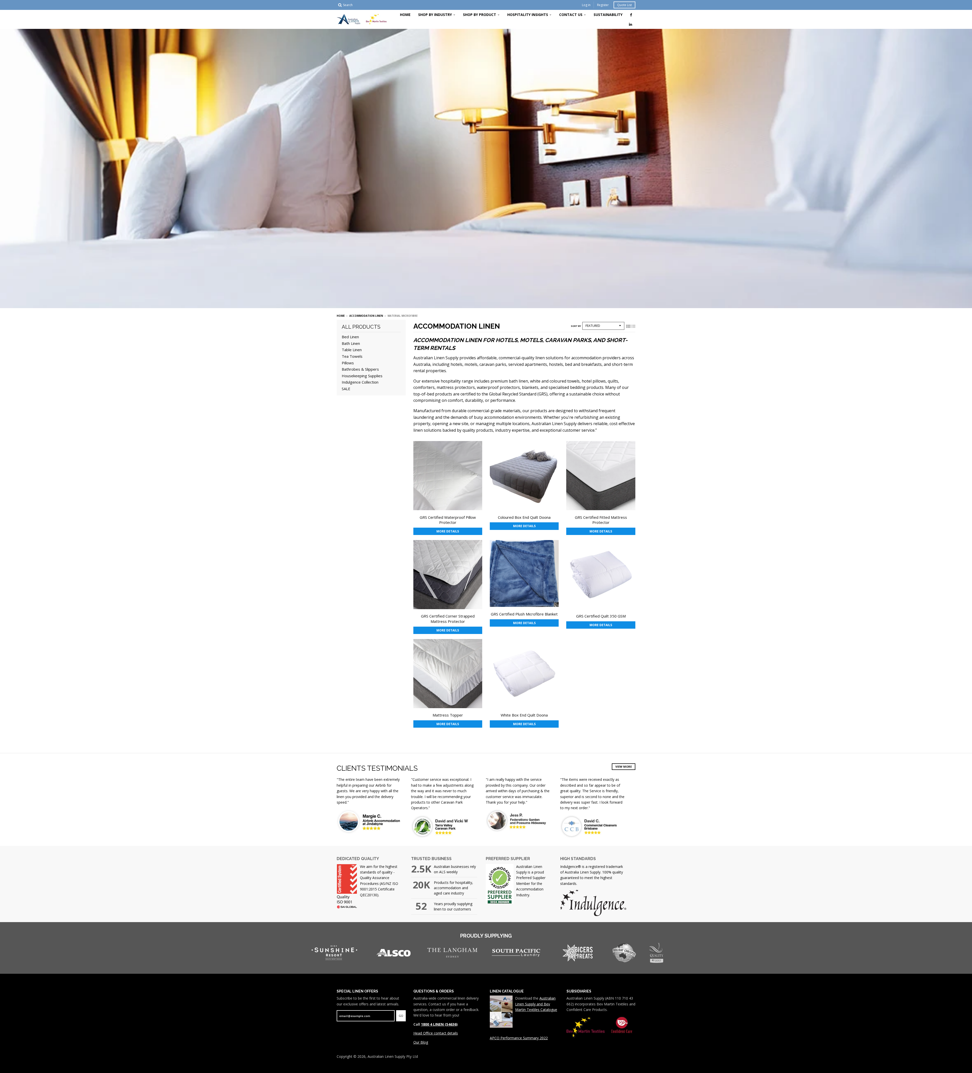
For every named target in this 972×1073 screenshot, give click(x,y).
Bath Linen (351, 343)
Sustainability (608, 14)
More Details (447, 531)
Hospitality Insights (527, 14)
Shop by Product (479, 14)
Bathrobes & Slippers (360, 369)
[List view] (633, 326)
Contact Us (570, 14)
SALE (346, 388)
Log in (586, 5)
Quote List (624, 5)
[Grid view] (628, 326)
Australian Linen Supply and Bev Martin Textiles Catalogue (536, 1004)
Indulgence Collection (360, 382)
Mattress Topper (448, 715)
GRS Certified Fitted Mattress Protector (601, 520)
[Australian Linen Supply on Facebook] (631, 14)
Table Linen (352, 349)
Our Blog (420, 1042)
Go (401, 1016)
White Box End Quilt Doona (524, 715)
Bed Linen (350, 336)
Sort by (576, 326)
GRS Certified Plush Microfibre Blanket (524, 614)
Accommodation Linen (366, 315)
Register (603, 5)
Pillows (348, 362)
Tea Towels (352, 356)
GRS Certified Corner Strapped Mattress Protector (448, 618)
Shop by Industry (435, 14)
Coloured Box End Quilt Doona (524, 517)
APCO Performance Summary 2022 (519, 1038)
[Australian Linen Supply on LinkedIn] (630, 24)
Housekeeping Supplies (362, 375)
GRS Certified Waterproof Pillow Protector (448, 520)
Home (405, 14)
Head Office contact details (435, 1033)
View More (623, 766)
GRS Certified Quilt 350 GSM (601, 616)
